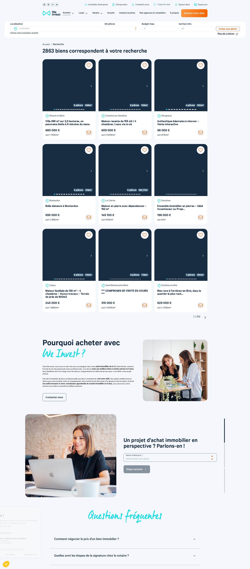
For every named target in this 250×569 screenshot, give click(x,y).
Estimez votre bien (194, 13)
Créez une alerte (228, 29)
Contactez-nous (54, 397)
